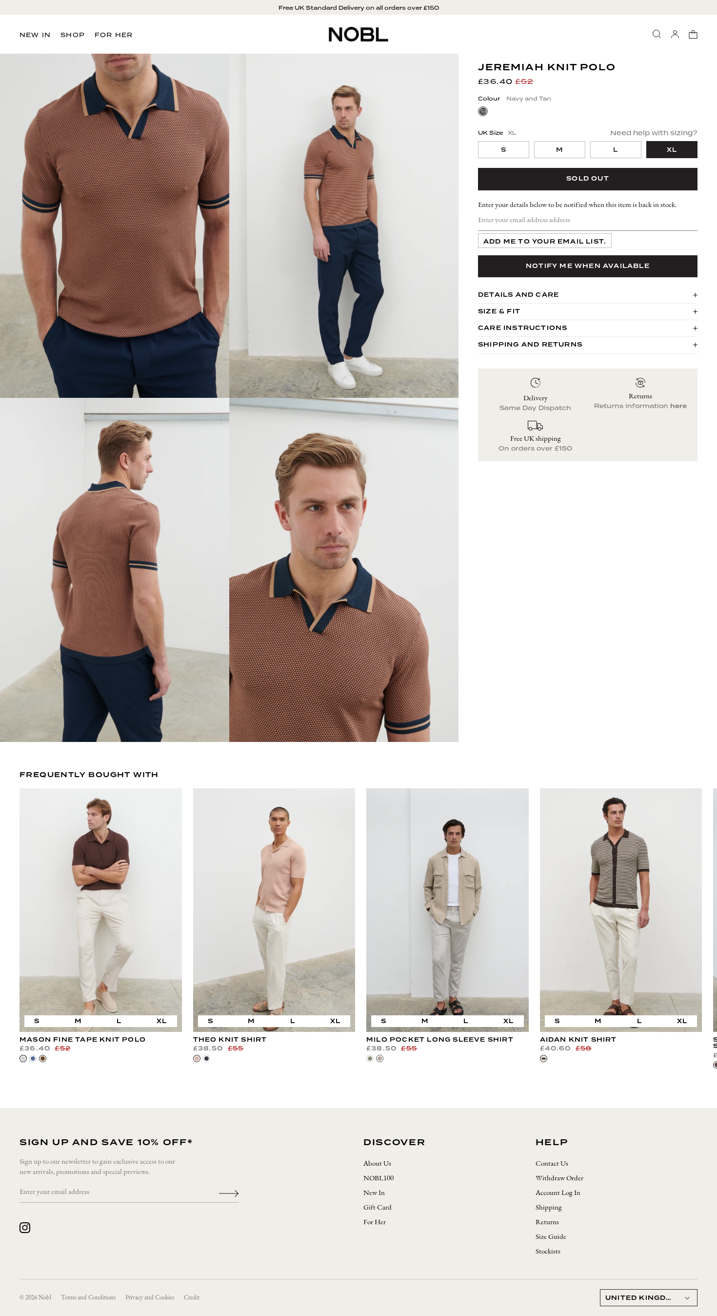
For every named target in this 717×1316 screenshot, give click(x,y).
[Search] (657, 34)
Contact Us (552, 1164)
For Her (114, 35)
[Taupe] (379, 1058)
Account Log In (558, 1193)
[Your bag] (693, 34)
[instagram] (25, 1227)
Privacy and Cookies (149, 1298)
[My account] (675, 34)
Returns (547, 1222)
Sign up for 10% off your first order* (359, 8)
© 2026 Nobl (35, 1298)
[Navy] (206, 1058)
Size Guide (551, 1237)
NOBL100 (378, 1178)
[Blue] (33, 1058)
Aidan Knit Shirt (578, 1039)
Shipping (549, 1208)
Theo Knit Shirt (230, 1039)
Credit (191, 1298)
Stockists (548, 1251)
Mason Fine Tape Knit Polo (83, 1039)
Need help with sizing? (653, 132)
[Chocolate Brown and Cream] (543, 1058)
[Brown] (42, 1058)
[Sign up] (229, 1192)
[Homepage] (358, 34)
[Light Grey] (23, 1058)
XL (162, 1021)
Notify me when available (588, 265)
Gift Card (377, 1208)
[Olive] (370, 1058)
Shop (72, 35)
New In (35, 35)
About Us (377, 1164)
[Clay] (196, 1058)
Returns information (640, 405)
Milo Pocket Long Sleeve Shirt (440, 1039)
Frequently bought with (89, 775)
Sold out (587, 178)
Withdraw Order (559, 1178)
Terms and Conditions (88, 1298)
